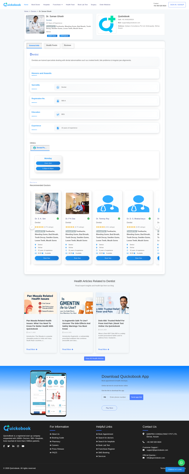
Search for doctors (106, 438)
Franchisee (57, 4)
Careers (55, 445)
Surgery (93, 4)
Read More (30, 349)
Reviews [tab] (67, 45)
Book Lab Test (83, 4)
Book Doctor (36, 4)
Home (26, 4)
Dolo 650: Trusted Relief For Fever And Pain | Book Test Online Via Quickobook (111, 323)
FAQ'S (54, 453)
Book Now (47, 258)
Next (157, 227)
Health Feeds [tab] (51, 45)
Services (102, 456)
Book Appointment (105, 434)
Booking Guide (58, 438)
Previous (32, 227)
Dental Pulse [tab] (41, 148)
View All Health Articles (95, 358)
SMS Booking (103, 453)
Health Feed (70, 4)
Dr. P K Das (70, 219)
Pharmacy (56, 441)
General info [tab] (34, 45)
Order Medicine (105, 4)
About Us (56, 434)
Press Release (58, 449)
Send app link (136, 397)
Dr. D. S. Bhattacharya (136, 219)
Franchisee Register (106, 449)
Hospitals (46, 4)
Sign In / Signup (177, 5)
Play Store (109, 408)
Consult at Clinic (175, 469)
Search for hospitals (106, 441)
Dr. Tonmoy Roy (102, 219)
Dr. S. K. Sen (40, 219)
